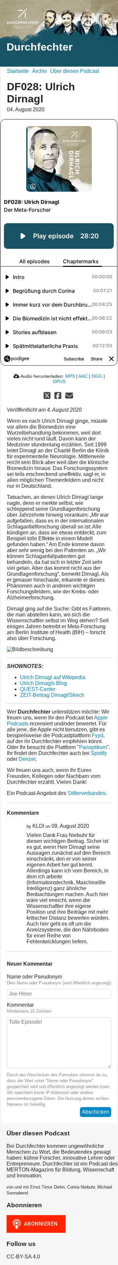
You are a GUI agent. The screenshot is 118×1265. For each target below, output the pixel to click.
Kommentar (20, 1005)
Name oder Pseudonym (34, 976)
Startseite (18, 71)
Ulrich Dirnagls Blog (43, 683)
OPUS (59, 381)
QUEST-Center (37, 689)
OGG (96, 376)
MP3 (70, 376)
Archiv (39, 71)
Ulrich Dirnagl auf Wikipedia (52, 677)
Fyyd (97, 735)
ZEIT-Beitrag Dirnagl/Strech (52, 695)
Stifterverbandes (87, 793)
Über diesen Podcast (74, 71)
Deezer (27, 759)
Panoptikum (93, 747)
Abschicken (95, 1112)
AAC (83, 376)
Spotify (99, 753)
